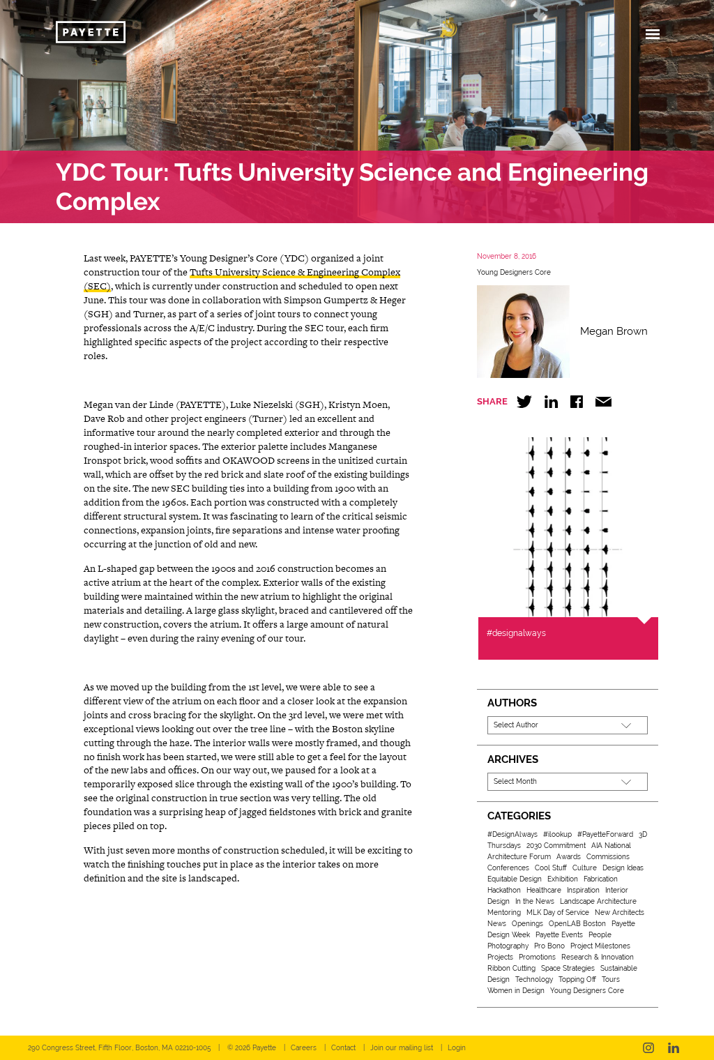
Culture (584, 868)
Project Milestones (600, 946)
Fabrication (601, 879)
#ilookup (557, 834)
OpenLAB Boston (577, 923)
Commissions (608, 857)
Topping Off (577, 979)
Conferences (508, 868)
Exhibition (562, 879)
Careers (304, 1048)
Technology (534, 979)
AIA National (611, 845)
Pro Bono (549, 946)
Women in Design (516, 990)
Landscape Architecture (598, 901)
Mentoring (504, 912)
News (496, 923)
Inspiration (583, 890)
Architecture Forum (519, 857)
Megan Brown (614, 331)
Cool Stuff (551, 868)
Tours (611, 979)
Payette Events (559, 935)
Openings (527, 923)
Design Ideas (623, 868)
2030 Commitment (556, 845)
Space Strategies (568, 968)
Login (457, 1048)
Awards (568, 857)
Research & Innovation (597, 957)
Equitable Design (514, 879)
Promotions (537, 957)
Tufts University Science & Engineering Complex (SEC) (242, 279)
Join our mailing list (401, 1048)
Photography (508, 946)
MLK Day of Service (557, 912)
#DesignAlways (512, 834)
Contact (343, 1048)
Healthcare (543, 890)
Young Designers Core (514, 272)
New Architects (619, 912)
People (600, 935)
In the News (534, 901)
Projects (500, 957)
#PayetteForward (605, 834)
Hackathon (504, 890)
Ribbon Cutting (511, 968)
